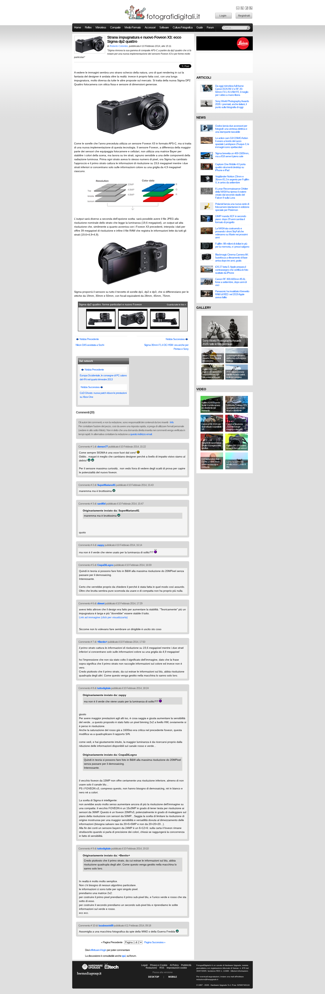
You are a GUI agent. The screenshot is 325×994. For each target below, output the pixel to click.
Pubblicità (186, 965)
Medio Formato (133, 27)
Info (172, 422)
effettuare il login (98, 949)
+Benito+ (102, 641)
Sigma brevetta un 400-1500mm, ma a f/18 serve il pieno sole (232, 155)
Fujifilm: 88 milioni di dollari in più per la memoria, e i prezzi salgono (232, 245)
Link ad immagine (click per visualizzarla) (103, 617)
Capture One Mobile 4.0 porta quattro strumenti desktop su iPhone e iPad (230, 167)
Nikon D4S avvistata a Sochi (90, 344)
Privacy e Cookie (158, 965)
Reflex (88, 27)
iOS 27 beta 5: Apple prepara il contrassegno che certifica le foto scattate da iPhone (231, 269)
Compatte (115, 27)
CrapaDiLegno (105, 564)
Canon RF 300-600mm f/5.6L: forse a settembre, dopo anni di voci (231, 282)
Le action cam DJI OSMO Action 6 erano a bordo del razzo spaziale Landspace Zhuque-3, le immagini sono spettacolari (232, 142)
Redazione (151, 968)
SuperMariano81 (106, 484)
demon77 (102, 446)
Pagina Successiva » (154, 942)
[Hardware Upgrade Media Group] (89, 976)
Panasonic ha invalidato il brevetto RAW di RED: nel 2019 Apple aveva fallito (232, 294)
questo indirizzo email (141, 434)
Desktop (153, 977)
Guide (199, 27)
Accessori (150, 27)
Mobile (172, 977)
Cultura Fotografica (182, 27)
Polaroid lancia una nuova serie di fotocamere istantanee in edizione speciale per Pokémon (232, 206)
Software (164, 27)
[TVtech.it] (112, 969)
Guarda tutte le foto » (176, 304)
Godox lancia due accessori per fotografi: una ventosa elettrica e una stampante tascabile (231, 128)
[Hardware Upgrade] (92, 969)
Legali (144, 965)
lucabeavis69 (106, 925)
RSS (161, 968)
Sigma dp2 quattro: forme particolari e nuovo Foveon (110, 304)
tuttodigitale (104, 688)
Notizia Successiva (175, 339)
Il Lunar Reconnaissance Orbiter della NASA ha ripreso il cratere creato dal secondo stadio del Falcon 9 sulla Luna (231, 193)
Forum (210, 27)
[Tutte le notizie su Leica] (224, 49)
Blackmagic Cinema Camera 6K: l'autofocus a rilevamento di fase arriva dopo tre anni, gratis (231, 257)
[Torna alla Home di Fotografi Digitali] (162, 19)
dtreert (100, 603)
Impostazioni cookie (177, 968)
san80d (101, 503)
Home (77, 27)
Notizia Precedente (89, 339)
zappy (100, 545)
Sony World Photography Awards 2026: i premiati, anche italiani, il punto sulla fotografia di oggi (232, 104)
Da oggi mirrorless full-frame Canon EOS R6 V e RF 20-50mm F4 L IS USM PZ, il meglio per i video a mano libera (231, 90)
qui (123, 955)
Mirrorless (101, 27)
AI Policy (174, 965)
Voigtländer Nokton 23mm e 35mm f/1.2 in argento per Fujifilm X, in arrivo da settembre (232, 179)
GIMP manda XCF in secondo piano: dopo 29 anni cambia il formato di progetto (230, 219)
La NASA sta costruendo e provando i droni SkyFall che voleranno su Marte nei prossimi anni (231, 233)
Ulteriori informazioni (239, 971)
